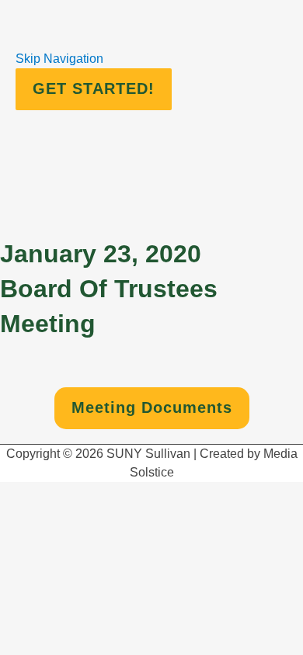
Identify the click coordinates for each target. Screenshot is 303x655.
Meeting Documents (151, 407)
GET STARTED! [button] (94, 88)
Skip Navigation (59, 58)
